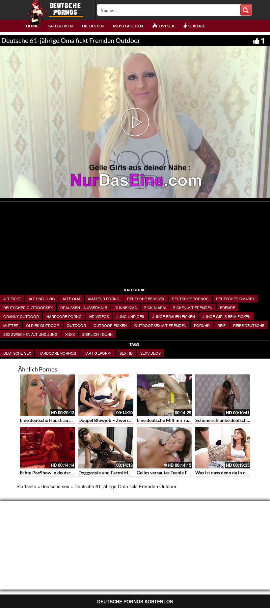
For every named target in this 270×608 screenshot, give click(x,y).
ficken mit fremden (192, 307)
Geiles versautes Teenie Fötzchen (170, 472)
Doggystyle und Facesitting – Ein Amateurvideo (126, 472)
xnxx (70, 334)
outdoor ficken (110, 325)
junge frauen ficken (173, 316)
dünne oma (126, 307)
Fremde (227, 307)
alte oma (71, 298)
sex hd (126, 353)
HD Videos (99, 316)
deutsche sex (17, 353)
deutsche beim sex (145, 298)
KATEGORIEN (60, 25)
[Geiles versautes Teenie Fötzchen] (164, 448)
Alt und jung (42, 298)
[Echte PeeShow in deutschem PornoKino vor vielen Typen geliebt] (47, 448)
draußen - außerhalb (83, 307)
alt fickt (12, 298)
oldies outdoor (42, 325)
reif (221, 325)
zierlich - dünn (97, 334)
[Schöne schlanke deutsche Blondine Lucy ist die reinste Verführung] (223, 395)
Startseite (26, 486)
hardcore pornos (57, 353)
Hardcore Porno (64, 316)
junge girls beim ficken (226, 316)
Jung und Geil (131, 316)
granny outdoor (21, 316)
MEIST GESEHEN (128, 25)
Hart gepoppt (98, 353)
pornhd (202, 325)
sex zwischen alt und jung (30, 334)
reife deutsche (248, 325)
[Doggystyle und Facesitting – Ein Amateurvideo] (106, 448)
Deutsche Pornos (190, 298)
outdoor (76, 325)
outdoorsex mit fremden (160, 325)
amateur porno (104, 298)
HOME (32, 25)
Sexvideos (150, 353)
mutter (10, 325)
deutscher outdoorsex (28, 307)
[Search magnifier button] (246, 10)
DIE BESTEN (93, 25)
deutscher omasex (235, 298)
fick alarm (155, 307)
